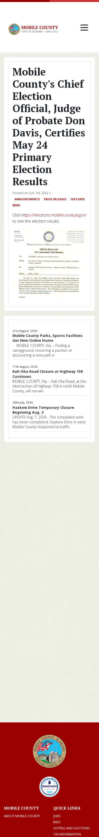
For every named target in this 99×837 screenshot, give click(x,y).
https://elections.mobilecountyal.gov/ (53, 215)
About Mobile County (22, 816)
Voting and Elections (71, 828)
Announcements (27, 199)
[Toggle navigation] (84, 27)
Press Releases (55, 199)
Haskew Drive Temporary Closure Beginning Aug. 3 (43, 410)
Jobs (57, 816)
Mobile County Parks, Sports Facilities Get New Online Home (47, 338)
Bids (56, 822)
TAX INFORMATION (67, 834)
